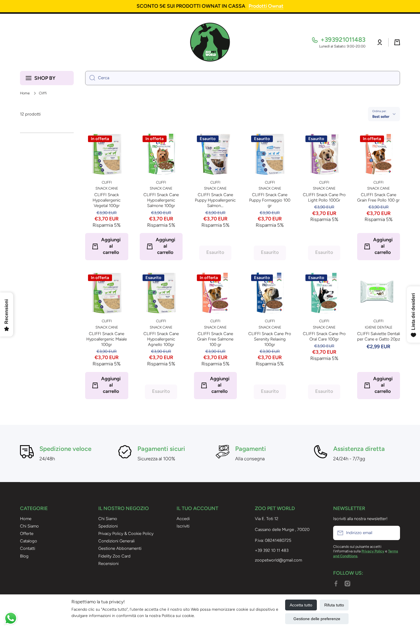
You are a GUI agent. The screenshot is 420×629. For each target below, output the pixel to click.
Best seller (380, 116)
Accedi (183, 518)
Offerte (26, 533)
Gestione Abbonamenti (119, 548)
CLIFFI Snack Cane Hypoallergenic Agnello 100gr (161, 339)
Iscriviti (183, 526)
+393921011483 (343, 39)
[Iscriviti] (393, 533)
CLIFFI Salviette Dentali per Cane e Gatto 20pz (378, 336)
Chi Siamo (29, 526)
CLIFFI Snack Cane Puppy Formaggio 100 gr (269, 200)
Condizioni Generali (116, 541)
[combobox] (242, 78)
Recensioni (108, 563)
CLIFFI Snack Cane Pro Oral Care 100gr (324, 336)
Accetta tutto (301, 605)
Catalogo (28, 541)
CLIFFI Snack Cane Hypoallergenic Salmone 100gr (161, 200)
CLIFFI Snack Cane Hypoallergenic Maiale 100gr (106, 339)
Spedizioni (108, 526)
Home (25, 93)
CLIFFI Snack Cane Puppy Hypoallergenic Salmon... (215, 200)
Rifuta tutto (334, 605)
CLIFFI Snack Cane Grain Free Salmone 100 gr (215, 339)
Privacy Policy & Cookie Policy (125, 533)
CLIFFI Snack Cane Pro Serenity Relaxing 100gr (269, 339)
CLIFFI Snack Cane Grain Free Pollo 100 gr (378, 197)
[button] (397, 42)
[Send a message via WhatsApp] (11, 618)
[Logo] (210, 42)
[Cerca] (90, 78)
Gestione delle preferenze (316, 618)
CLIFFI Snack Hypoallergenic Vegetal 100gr (107, 200)
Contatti (27, 548)
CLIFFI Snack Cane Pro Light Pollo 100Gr (324, 197)
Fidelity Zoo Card (114, 556)
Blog (24, 556)
